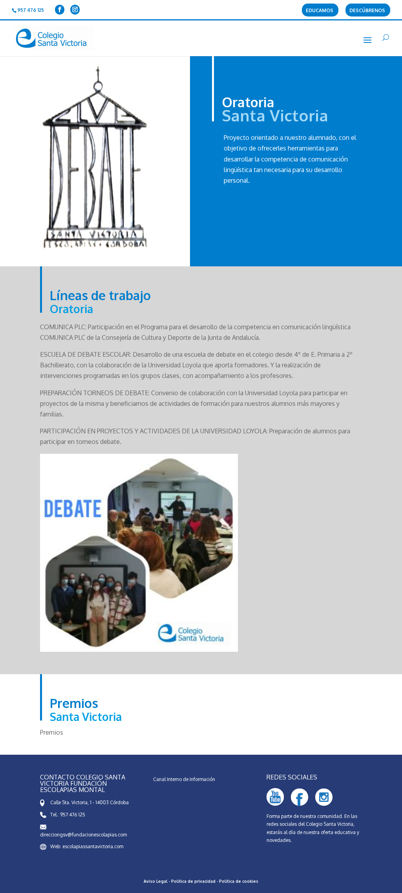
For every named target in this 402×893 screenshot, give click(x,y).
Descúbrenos (367, 10)
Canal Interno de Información (184, 779)
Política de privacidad (193, 881)
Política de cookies (238, 881)
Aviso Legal (156, 881)
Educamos (319, 10)
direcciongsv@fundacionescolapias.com (83, 835)
